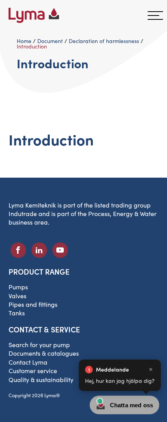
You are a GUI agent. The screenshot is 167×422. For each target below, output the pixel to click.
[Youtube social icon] (60, 250)
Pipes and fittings (33, 304)
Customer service (33, 371)
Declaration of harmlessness (104, 41)
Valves (17, 296)
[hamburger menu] (155, 15)
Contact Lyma (28, 362)
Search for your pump (39, 345)
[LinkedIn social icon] (39, 250)
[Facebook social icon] (18, 250)
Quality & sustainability (41, 379)
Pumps (18, 287)
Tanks (17, 313)
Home (24, 41)
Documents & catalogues (44, 353)
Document (50, 41)
